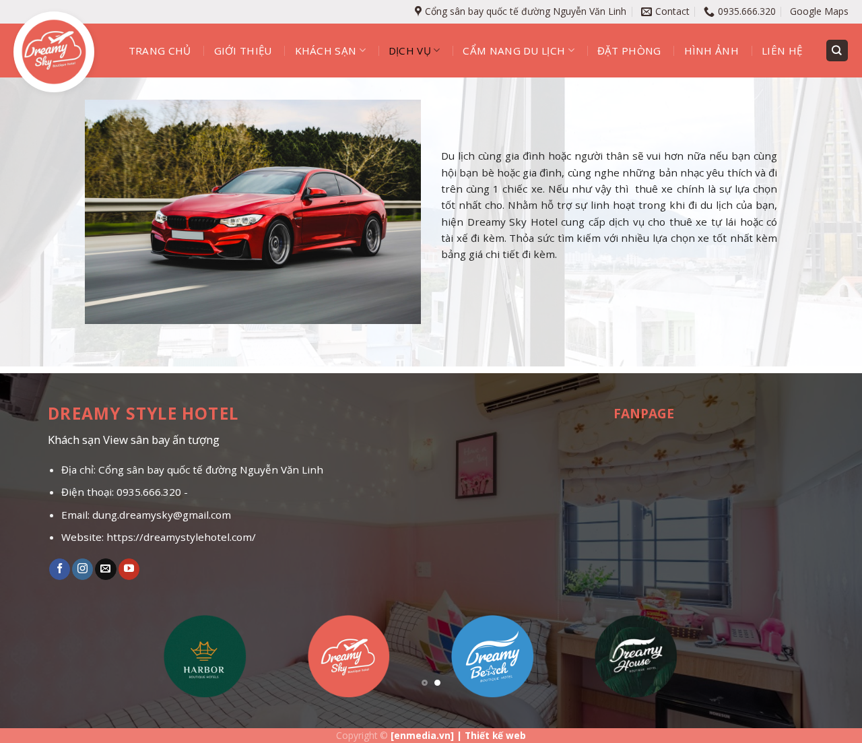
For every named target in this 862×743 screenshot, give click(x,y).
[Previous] (34, 660)
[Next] (828, 660)
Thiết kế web (495, 735)
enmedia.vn (422, 735)
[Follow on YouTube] (129, 569)
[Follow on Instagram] (82, 569)
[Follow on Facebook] (59, 569)
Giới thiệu (243, 50)
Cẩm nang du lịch (514, 50)
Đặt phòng (629, 50)
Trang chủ (160, 50)
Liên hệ (782, 50)
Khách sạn (326, 50)
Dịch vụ (410, 50)
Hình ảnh (711, 50)
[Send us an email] (105, 569)
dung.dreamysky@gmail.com (161, 514)
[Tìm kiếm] (837, 50)
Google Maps (819, 11)
